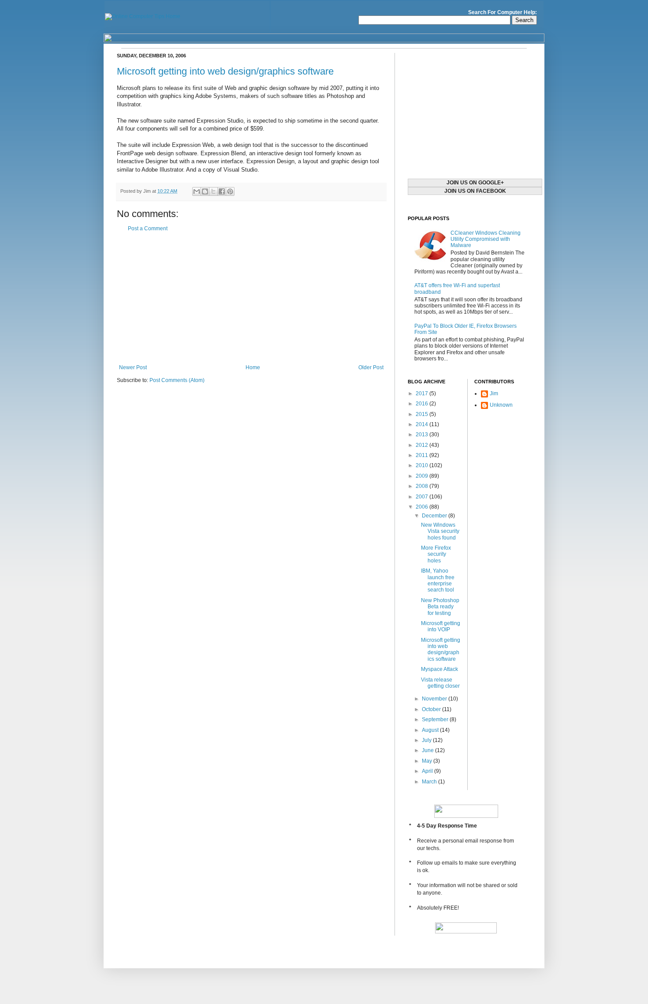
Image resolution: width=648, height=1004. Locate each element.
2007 (422, 497)
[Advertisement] (251, 298)
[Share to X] (213, 191)
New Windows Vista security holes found (440, 531)
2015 (422, 414)
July (427, 740)
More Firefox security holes (436, 554)
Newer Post (133, 367)
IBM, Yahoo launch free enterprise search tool (437, 580)
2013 (422, 434)
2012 (422, 445)
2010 (422, 465)
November (435, 699)
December (435, 516)
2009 (422, 476)
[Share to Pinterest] (230, 191)
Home (253, 367)
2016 (422, 404)
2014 (422, 424)
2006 (422, 507)
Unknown (501, 405)
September (436, 719)
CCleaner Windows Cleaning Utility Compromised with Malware (486, 239)
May (427, 761)
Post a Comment (148, 228)
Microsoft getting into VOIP (440, 626)
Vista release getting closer (440, 683)
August (431, 730)
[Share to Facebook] (221, 191)
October (432, 709)
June (428, 750)
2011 (422, 455)
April (428, 771)
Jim (494, 393)
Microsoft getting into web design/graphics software (225, 71)
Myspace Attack (439, 669)
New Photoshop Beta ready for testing (440, 606)
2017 (422, 393)
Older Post (371, 367)
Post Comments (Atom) (177, 380)
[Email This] (196, 191)
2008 (422, 486)
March (430, 782)
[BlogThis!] (205, 191)
